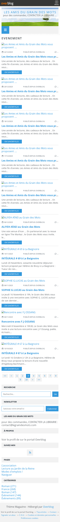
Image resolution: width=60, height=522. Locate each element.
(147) (9, 492)
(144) (11, 495)
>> (39, 380)
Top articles (42, 512)
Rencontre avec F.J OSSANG (18, 321)
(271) (9, 486)
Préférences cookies (29, 518)
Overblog (48, 506)
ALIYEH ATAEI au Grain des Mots (21, 226)
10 (26, 380)
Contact (53, 512)
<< (5, 376)
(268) (9, 489)
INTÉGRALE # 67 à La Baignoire (20, 353)
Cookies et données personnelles (42, 515)
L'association (9, 465)
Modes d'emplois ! (12, 471)
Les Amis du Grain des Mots (30, 12)
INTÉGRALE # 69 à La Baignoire (20, 258)
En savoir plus (12, 72)
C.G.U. (22, 515)
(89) (11, 498)
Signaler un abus (8, 515)
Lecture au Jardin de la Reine (18, 468)
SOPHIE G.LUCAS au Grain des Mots (23, 290)
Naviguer (7, 474)
